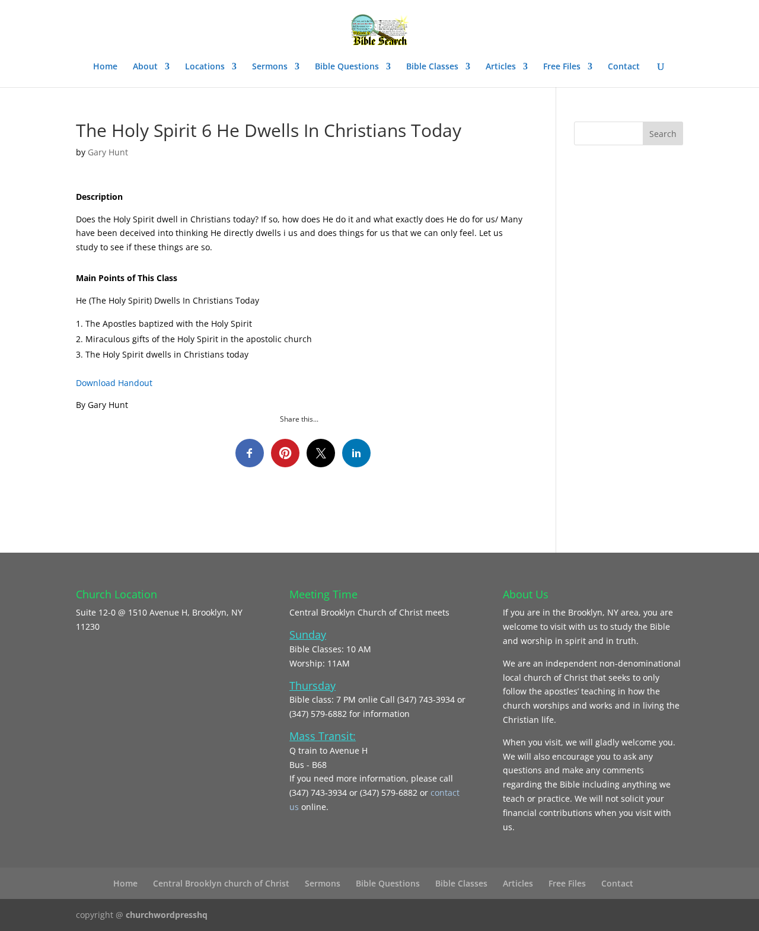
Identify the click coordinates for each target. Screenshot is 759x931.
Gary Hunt (108, 152)
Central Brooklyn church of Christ (221, 883)
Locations (205, 67)
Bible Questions (347, 67)
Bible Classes (432, 67)
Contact (624, 67)
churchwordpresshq (167, 914)
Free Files (562, 67)
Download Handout (114, 382)
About (145, 67)
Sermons (270, 67)
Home (105, 67)
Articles (501, 67)
